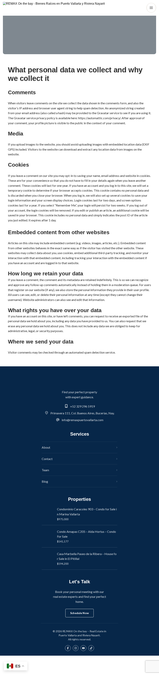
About (46, 447)
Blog (45, 481)
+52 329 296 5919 (82, 406)
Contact (47, 459)
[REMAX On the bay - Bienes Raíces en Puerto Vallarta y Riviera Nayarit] (54, 8)
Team (45, 470)
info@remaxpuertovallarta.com (82, 420)
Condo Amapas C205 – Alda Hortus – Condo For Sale (86, 534)
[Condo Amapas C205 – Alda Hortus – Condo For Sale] (48, 536)
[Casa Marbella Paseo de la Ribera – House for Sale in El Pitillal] (48, 558)
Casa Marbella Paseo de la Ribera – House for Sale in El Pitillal (87, 556)
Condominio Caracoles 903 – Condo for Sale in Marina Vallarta (87, 511)
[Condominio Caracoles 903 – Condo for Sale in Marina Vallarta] (48, 514)
